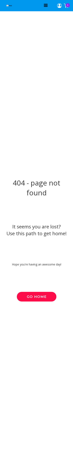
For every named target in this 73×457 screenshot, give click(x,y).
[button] (46, 5)
